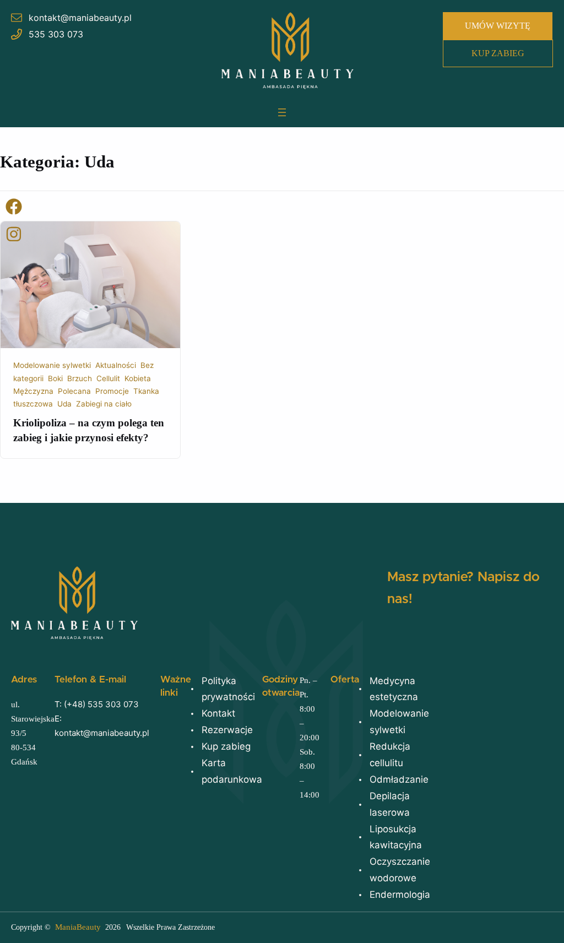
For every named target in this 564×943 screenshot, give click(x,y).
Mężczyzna (33, 391)
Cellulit (108, 378)
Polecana (74, 391)
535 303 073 (56, 34)
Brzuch (79, 378)
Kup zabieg (226, 746)
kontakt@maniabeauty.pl (80, 17)
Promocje (112, 391)
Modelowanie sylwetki (52, 365)
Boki (55, 378)
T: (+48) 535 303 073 (97, 704)
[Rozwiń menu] (282, 112)
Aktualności (115, 365)
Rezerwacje (227, 729)
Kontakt (218, 713)
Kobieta (137, 378)
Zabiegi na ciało (104, 403)
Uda (64, 403)
